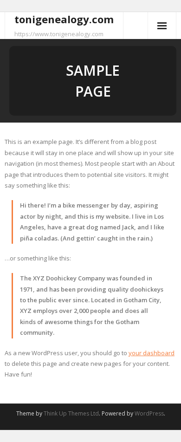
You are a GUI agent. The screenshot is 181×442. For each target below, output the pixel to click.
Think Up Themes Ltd (71, 413)
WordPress (149, 413)
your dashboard (152, 353)
